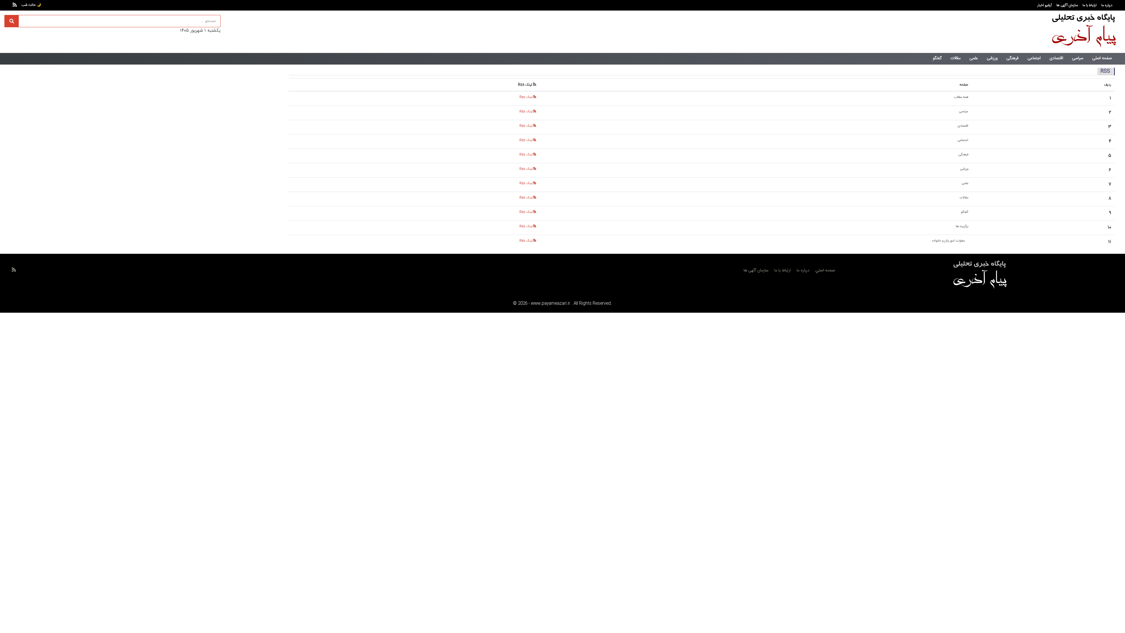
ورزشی (992, 58)
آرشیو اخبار (1044, 5)
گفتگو (937, 58)
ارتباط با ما (1090, 5)
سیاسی (1077, 58)
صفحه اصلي (825, 270)
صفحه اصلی (1102, 58)
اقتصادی (1056, 58)
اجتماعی (1034, 58)
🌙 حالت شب (31, 5)
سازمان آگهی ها (1067, 5)
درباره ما (1106, 5)
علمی (973, 58)
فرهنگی (1012, 58)
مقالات (955, 58)
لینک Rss (526, 97)
